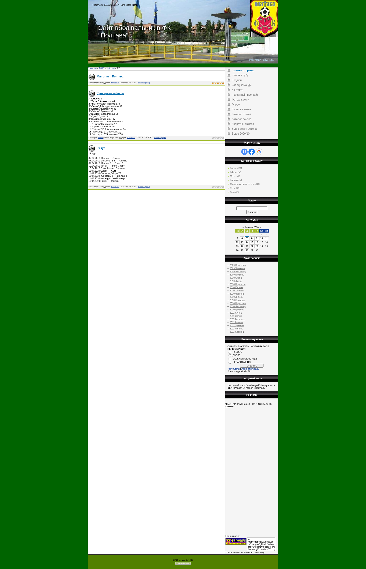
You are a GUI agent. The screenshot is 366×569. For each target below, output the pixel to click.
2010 (101, 68)
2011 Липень (236, 328)
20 (242, 246)
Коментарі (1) (160, 137)
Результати (233, 369)
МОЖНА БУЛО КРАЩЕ (245, 358)
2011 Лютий (236, 316)
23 (256, 246)
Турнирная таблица (110, 93)
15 (252, 242)
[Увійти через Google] (259, 151)
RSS (271, 60)
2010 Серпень (237, 300)
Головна (92, 68)
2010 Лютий (236, 281)
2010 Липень (236, 297)
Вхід (265, 60)
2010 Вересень (238, 303)
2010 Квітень (236, 287)
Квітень (111, 68)
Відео (233, 192)
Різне (100, 137)
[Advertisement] (183, 65)
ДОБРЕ (236, 355)
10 (261, 238)
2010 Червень (237, 293)
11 (266, 238)
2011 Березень (237, 319)
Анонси (234, 168)
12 (237, 242)
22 (252, 246)
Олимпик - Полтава (110, 76)
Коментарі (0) (144, 187)
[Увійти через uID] (244, 152)
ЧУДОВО (237, 352)
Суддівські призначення (243, 184)
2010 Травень (237, 290)
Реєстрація (255, 60)
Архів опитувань (250, 369)
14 (247, 242)
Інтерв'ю (234, 180)
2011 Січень (236, 312)
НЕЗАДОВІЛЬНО (242, 362)
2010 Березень (237, 284)
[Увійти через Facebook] (251, 152)
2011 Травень (237, 325)
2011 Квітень (236, 322)
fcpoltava (115, 83)
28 (247, 250)
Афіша (233, 172)
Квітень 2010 (252, 227)
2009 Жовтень (237, 268)
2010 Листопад (237, 306)
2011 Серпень (237, 332)
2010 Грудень (237, 309)
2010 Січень (236, 278)
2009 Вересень (238, 265)
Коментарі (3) (144, 83)
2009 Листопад (237, 271)
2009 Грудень (237, 274)
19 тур (101, 148)
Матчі (233, 176)
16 (256, 242)
